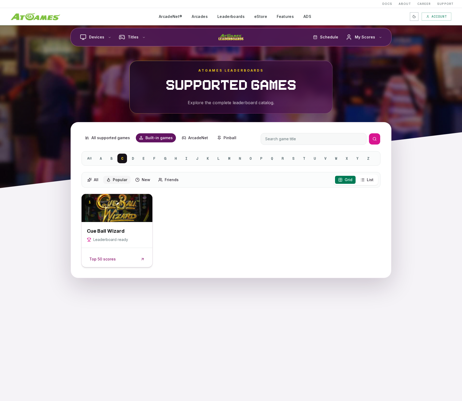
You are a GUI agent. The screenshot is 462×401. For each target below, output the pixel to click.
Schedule (329, 37)
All (89, 158)
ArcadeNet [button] (198, 137)
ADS (307, 16)
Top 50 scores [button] (102, 259)
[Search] (374, 139)
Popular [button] (120, 179)
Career (424, 4)
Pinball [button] (230, 137)
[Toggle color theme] (414, 16)
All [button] (96, 179)
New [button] (146, 179)
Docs (387, 4)
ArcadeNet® (170, 16)
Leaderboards (231, 16)
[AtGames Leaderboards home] (231, 37)
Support (445, 4)
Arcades (199, 16)
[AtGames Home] (35, 16)
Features (285, 16)
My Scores (365, 37)
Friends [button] (172, 179)
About (405, 4)
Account (439, 16)
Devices (96, 37)
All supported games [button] (110, 137)
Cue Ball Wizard (106, 231)
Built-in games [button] (159, 137)
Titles (133, 37)
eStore (260, 16)
